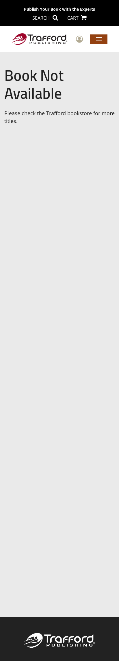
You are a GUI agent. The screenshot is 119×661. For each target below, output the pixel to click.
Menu (99, 38)
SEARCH (41, 18)
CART (73, 18)
